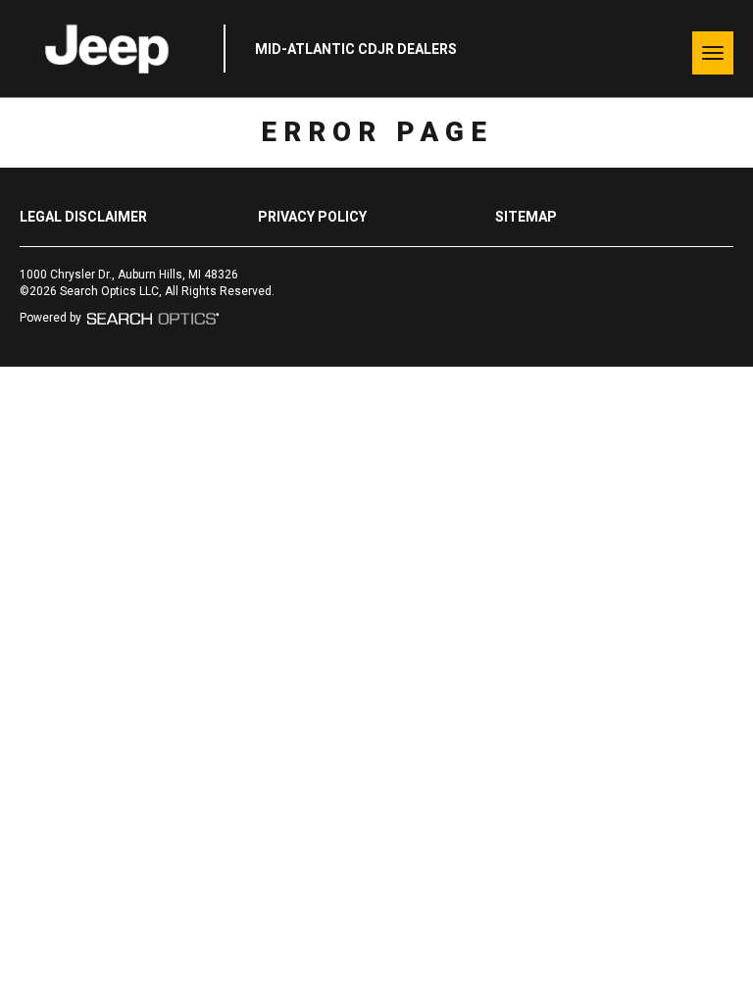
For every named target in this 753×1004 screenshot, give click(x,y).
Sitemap (526, 217)
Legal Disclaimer (83, 217)
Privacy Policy (312, 217)
